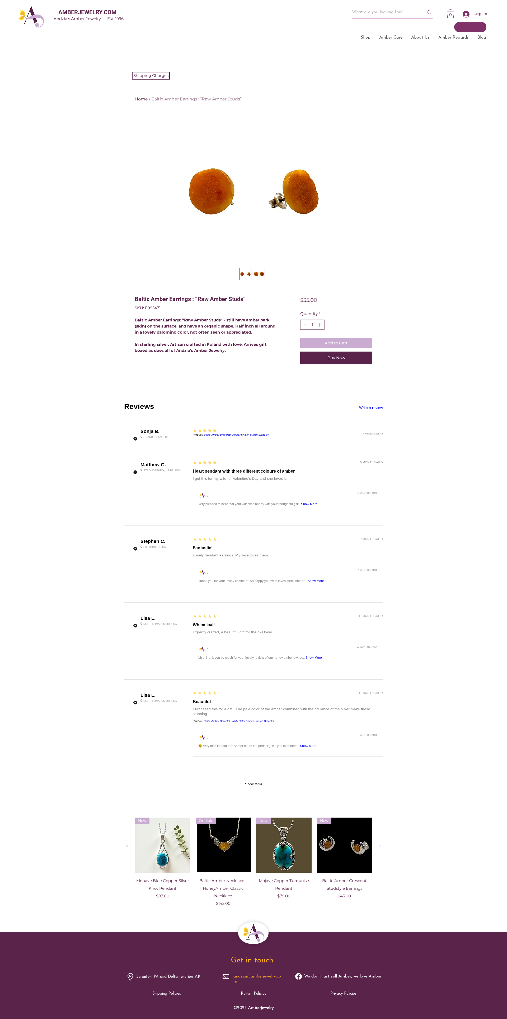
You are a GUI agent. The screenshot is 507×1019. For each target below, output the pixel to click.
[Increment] (320, 325)
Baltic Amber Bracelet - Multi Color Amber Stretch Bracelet (239, 721)
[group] (253, 865)
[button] (450, 13)
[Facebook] (298, 976)
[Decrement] (304, 325)
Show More (309, 504)
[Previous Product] (127, 845)
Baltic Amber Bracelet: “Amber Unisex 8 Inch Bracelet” (236, 434)
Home (141, 99)
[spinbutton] (312, 325)
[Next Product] (380, 845)
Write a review (371, 407)
